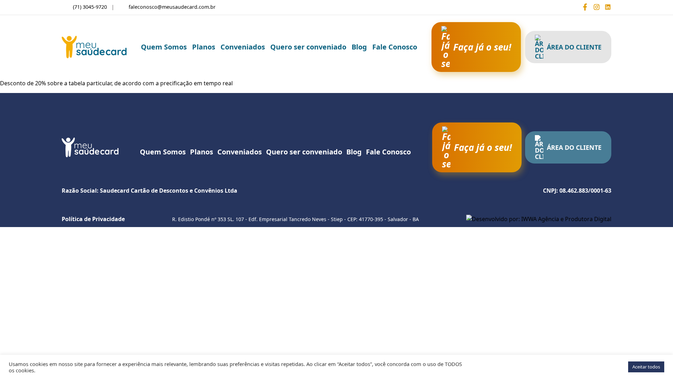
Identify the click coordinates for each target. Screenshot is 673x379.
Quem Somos (164, 47)
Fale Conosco (394, 47)
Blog (359, 47)
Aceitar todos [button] (646, 367)
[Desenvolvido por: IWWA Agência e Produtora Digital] (538, 219)
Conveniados (242, 47)
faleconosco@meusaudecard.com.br (172, 7)
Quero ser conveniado (308, 47)
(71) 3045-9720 (90, 7)
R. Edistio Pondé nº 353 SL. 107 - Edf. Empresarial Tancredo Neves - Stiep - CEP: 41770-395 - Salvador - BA (295, 219)
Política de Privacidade (93, 219)
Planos (203, 47)
